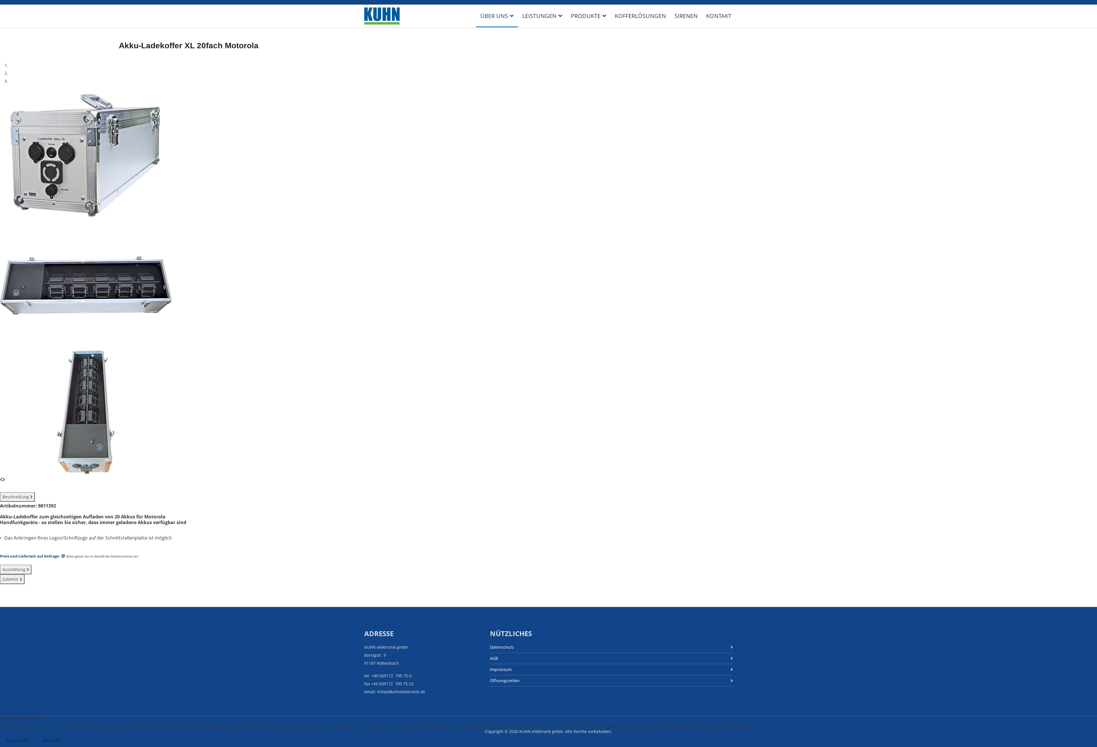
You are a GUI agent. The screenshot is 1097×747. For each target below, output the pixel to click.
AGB (494, 658)
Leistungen (539, 16)
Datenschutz (502, 647)
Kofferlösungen (640, 16)
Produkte (585, 16)
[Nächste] (4, 479)
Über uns (494, 16)
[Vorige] (1, 479)
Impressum (501, 669)
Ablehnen (51, 740)
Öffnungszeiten (505, 680)
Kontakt (718, 16)
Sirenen (686, 16)
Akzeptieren (17, 740)
